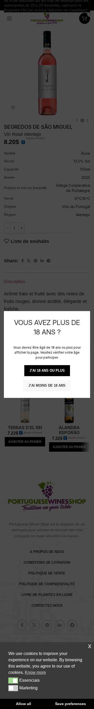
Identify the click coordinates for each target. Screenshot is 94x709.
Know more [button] (35, 672)
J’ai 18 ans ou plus (47, 370)
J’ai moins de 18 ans (47, 385)
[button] (13, 680)
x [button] (89, 645)
